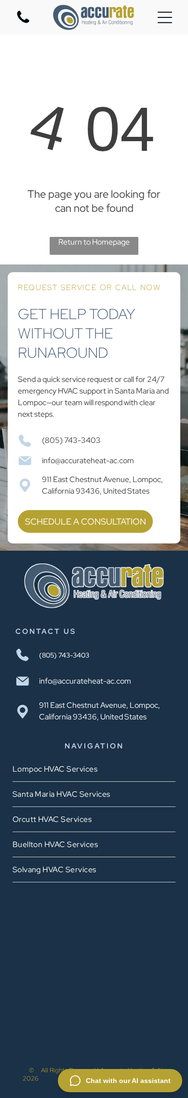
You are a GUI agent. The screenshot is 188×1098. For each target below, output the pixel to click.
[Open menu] (165, 17)
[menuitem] (94, 769)
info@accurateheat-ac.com (88, 460)
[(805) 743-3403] (23, 22)
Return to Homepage (94, 242)
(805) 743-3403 (71, 440)
